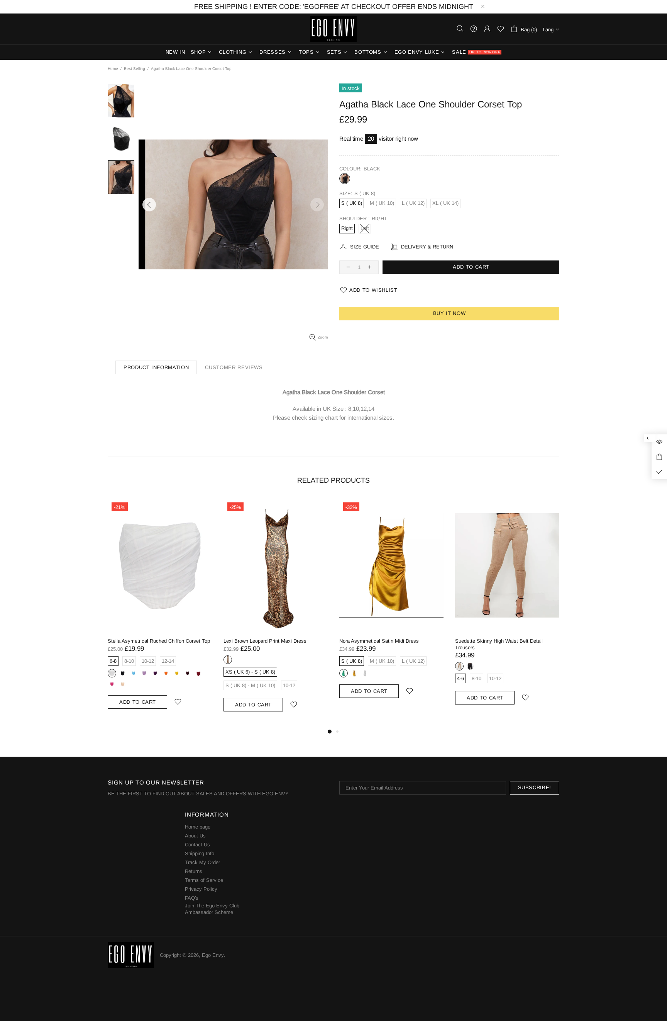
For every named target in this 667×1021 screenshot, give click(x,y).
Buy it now (449, 313)
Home (113, 68)
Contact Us (197, 844)
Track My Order (202, 862)
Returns (193, 871)
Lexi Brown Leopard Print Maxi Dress (264, 641)
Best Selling (134, 68)
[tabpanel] (160, 612)
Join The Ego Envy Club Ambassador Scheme (212, 909)
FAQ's (191, 898)
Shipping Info (199, 853)
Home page (197, 827)
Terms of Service (204, 880)
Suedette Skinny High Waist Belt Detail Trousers (499, 644)
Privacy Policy (201, 889)
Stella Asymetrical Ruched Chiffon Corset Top (159, 641)
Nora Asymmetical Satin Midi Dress (379, 641)
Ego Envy (333, 29)
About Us (195, 836)
